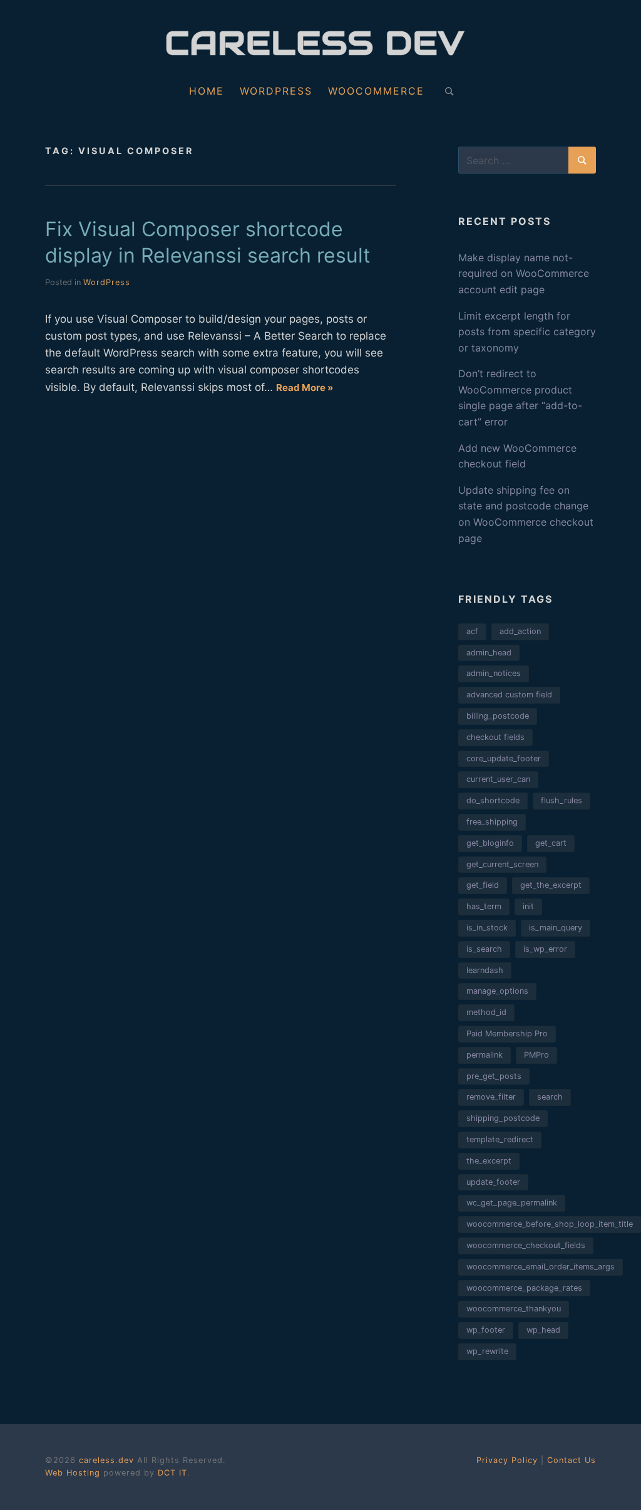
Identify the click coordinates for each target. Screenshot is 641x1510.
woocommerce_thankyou (513, 1308)
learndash (484, 970)
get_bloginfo (490, 843)
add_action (520, 631)
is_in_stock (487, 927)
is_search (484, 949)
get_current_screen (502, 864)
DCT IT (172, 1472)
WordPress (276, 91)
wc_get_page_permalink (511, 1202)
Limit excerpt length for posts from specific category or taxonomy (527, 332)
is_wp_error (545, 949)
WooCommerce (376, 91)
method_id (486, 1012)
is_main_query (555, 927)
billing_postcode (497, 716)
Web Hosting (72, 1472)
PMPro (536, 1055)
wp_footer (485, 1330)
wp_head (543, 1330)
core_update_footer (503, 758)
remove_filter (491, 1096)
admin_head (488, 652)
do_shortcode (493, 800)
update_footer (493, 1182)
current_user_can (498, 779)
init (528, 906)
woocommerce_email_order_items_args (540, 1266)
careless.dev (108, 1460)
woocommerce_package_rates (524, 1288)
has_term (483, 906)
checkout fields (495, 737)
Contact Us (571, 1460)
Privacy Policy (507, 1460)
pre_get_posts (493, 1076)
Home (206, 91)
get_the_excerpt (551, 885)
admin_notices (493, 673)
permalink (484, 1055)
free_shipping (492, 821)
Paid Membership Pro (507, 1033)
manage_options (497, 991)
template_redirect (499, 1139)
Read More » (304, 387)
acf (472, 631)
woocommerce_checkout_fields (525, 1245)
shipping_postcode (503, 1118)
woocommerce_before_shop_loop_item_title (549, 1224)
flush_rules (561, 800)
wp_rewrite (487, 1351)
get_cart (551, 843)
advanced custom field (509, 694)
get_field (482, 885)
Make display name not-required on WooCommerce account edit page (523, 273)
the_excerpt (488, 1160)
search (550, 1096)
